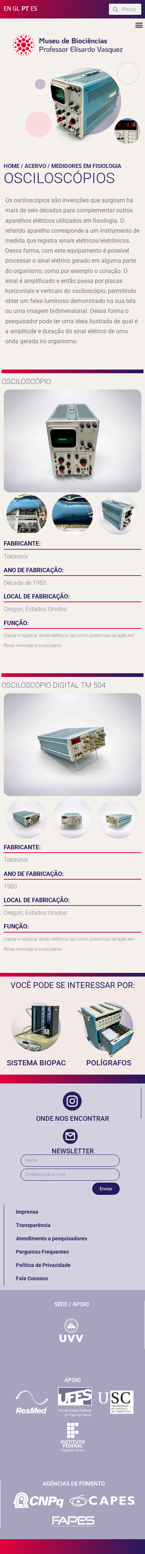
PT (25, 8)
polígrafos (108, 1062)
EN (7, 8)
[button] (139, 24)
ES (34, 8)
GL (16, 8)
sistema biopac (36, 1062)
